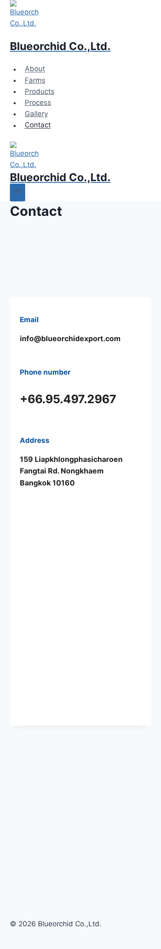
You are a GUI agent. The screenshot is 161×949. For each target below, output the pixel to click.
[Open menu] (17, 192)
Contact (38, 125)
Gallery (36, 114)
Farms (35, 80)
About (35, 69)
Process (38, 102)
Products (39, 91)
